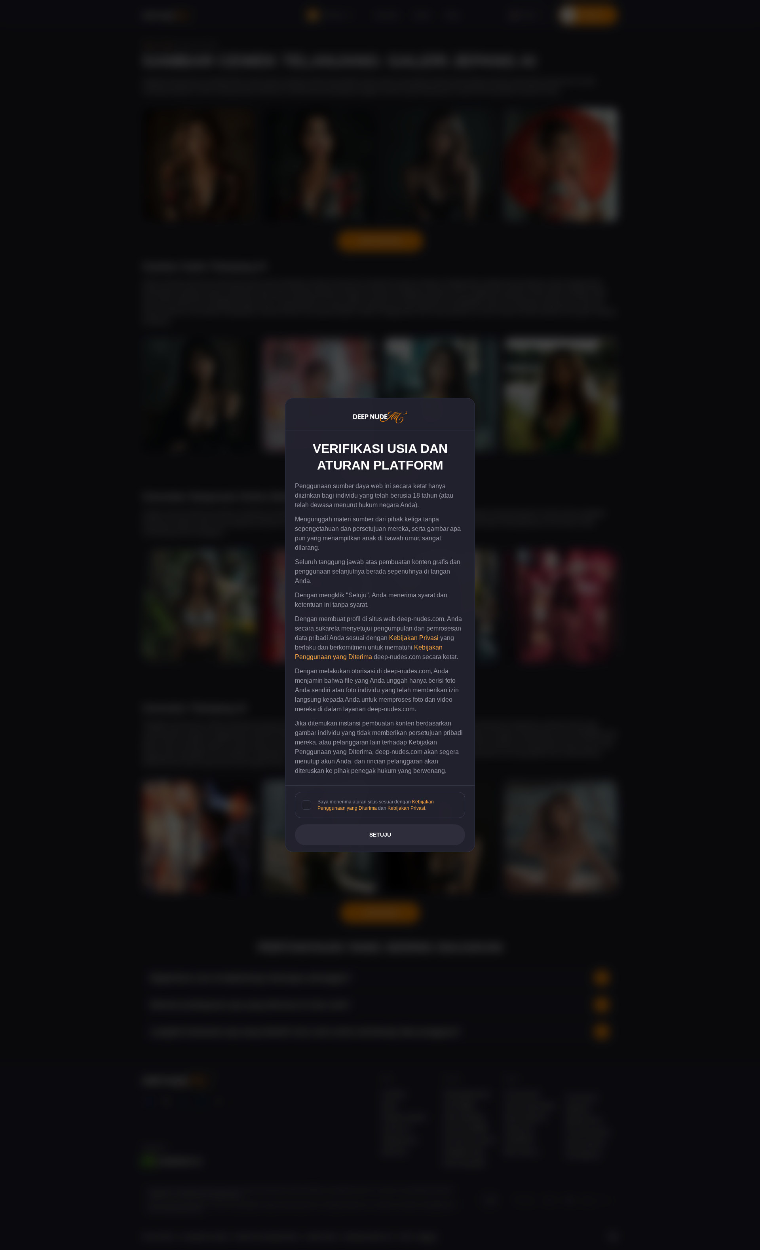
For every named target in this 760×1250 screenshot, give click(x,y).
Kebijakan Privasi (414, 637)
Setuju (380, 834)
